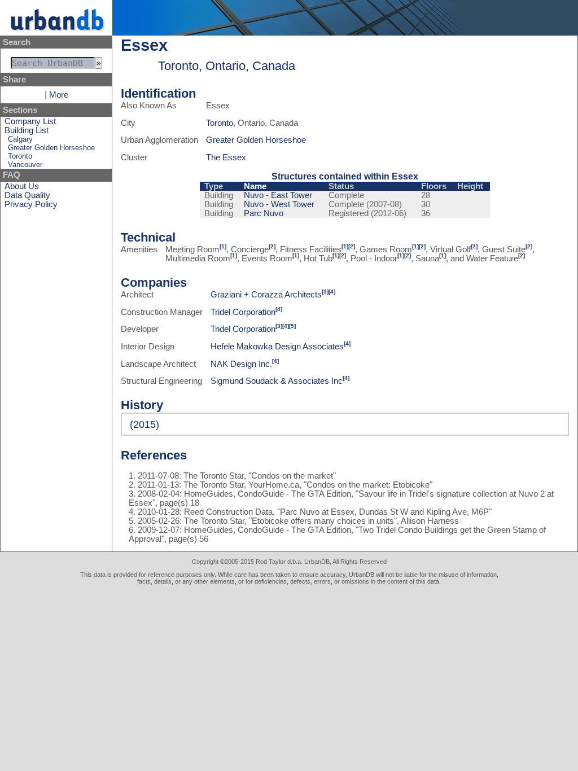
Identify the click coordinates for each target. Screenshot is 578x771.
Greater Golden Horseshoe (51, 147)
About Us (22, 186)
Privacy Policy (31, 204)
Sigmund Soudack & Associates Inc (277, 381)
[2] (272, 246)
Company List (30, 121)
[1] (223, 246)
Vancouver (25, 164)
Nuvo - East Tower (278, 195)
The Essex (226, 157)
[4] (332, 291)
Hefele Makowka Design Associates (277, 346)
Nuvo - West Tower (279, 204)
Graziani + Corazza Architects (266, 294)
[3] (325, 291)
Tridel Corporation (243, 312)
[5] (292, 326)
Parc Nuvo (263, 213)
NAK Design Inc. (241, 364)
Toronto (20, 156)
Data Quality (27, 195)
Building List (27, 130)
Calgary (20, 139)
